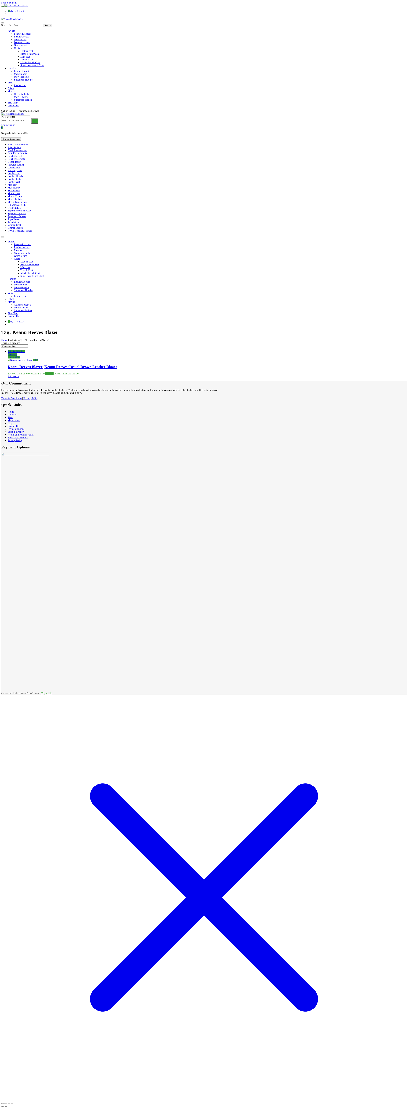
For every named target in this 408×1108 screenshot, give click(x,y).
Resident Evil (14, 207)
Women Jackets (15, 227)
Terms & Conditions (11, 398)
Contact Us (13, 426)
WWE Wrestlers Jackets (20, 230)
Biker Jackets (14, 147)
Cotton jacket (14, 161)
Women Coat (14, 225)
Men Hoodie (14, 187)
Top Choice (13, 219)
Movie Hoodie (15, 196)
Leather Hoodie (15, 176)
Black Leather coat (17, 150)
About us (12, 414)
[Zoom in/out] (2, 1103)
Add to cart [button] (13, 376)
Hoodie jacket (15, 170)
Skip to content (8, 2)
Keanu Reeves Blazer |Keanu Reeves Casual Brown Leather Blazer (62, 367)
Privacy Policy (30, 398)
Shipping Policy (16, 431)
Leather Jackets (15, 179)
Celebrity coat (15, 156)
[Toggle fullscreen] (5, 1103)
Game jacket (14, 167)
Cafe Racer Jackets (17, 153)
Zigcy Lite (46, 693)
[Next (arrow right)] (5, 1106)
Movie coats (14, 193)
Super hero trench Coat (19, 210)
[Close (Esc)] (12, 1103)
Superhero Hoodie (17, 213)
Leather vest (14, 182)
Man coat (12, 184)
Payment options (16, 429)
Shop (10, 417)
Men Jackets (14, 190)
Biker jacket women (18, 144)
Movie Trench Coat (17, 202)
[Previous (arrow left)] (2, 1106)
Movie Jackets (15, 199)
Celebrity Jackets (16, 159)
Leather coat (14, 173)
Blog (10, 423)
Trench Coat (14, 222)
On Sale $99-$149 (17, 204)
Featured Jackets (16, 164)
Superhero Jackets (17, 216)
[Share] (9, 1103)
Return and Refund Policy (21, 434)
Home (4, 340)
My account (14, 420)
